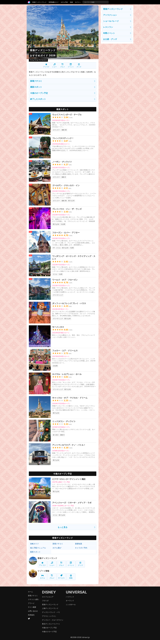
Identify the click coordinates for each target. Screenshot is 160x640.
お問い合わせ (33, 611)
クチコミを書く (33, 599)
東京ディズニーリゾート (51, 624)
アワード (31, 603)
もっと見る (62, 527)
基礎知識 (78, 544)
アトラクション (110, 15)
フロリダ (45, 601)
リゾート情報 (43, 571)
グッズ (79, 67)
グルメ (62, 67)
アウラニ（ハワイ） (49, 616)
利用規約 (31, 615)
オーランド (70, 601)
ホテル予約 (64, 2)
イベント (71, 67)
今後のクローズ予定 (49, 632)
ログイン (78, 2)
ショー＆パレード (111, 21)
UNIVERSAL (76, 592)
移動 (70, 578)
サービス (61, 578)
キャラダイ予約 (81, 548)
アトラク (46, 67)
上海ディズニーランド (50, 608)
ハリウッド (70, 597)
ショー (54, 67)
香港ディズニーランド (39, 2)
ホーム (30, 592)
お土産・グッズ (110, 39)
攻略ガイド (34, 544)
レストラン (108, 27)
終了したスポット (38, 99)
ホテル (42, 578)
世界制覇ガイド (54, 2)
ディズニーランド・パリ (51, 612)
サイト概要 (32, 607)
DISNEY (49, 592)
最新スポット (36, 87)
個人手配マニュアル (38, 548)
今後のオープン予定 (39, 93)
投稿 (71, 2)
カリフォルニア (47, 597)
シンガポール (71, 604)
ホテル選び (57, 548)
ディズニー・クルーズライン (52, 620)
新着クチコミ (36, 81)
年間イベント (109, 33)
